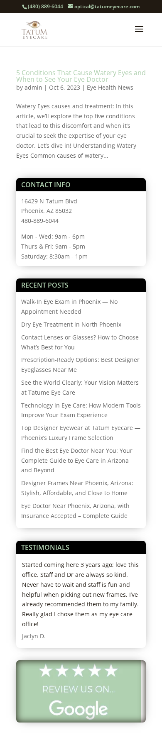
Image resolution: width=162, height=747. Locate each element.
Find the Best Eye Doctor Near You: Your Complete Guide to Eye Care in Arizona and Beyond (77, 460)
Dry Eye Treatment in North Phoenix (71, 324)
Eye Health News (110, 87)
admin (33, 87)
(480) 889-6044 (45, 6)
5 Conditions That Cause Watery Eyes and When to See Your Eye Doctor (81, 76)
